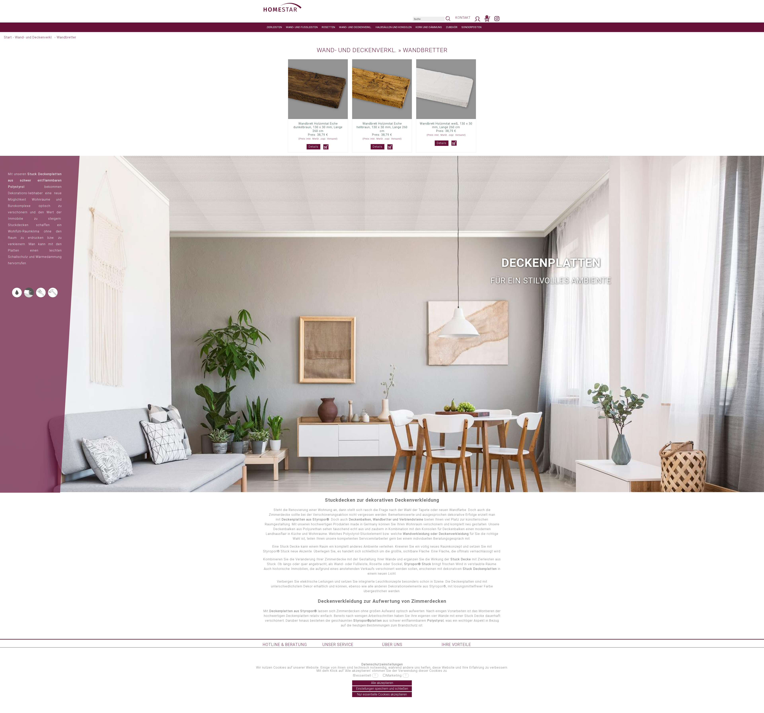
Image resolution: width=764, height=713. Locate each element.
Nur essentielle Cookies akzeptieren (382, 694)
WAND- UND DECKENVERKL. (355, 26)
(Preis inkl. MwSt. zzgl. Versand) (318, 138)
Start (8, 37)
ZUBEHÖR (451, 26)
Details (313, 146)
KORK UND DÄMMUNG (429, 26)
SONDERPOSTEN (471, 26)
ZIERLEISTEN (274, 26)
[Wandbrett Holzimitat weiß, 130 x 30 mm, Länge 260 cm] (446, 118)
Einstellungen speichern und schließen (382, 689)
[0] (487, 21)
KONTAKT (463, 18)
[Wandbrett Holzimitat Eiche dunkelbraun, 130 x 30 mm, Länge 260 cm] (318, 118)
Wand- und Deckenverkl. (34, 37)
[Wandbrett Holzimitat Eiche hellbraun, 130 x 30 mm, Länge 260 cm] (382, 118)
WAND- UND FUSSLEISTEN (302, 26)
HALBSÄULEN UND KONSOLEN (394, 26)
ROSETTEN (328, 26)
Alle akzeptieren (382, 683)
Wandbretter (66, 37)
